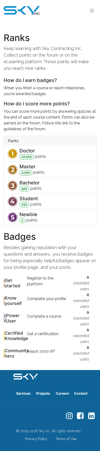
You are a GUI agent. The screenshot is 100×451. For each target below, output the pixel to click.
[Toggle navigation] (91, 10)
